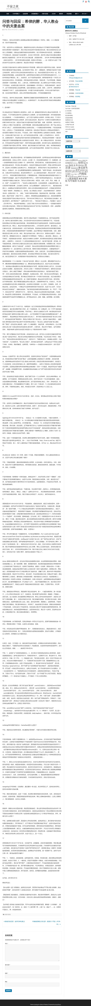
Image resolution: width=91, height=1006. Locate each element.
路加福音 (73, 178)
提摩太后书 (75, 172)
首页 (7, 13)
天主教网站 (68, 113)
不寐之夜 (13, 6)
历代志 (81, 165)
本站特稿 (69, 13)
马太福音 (81, 181)
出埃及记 (69, 163)
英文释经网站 (69, 115)
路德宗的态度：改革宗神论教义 (15, 921)
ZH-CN (84, 13)
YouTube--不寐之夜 (70, 106)
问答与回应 (45, 13)
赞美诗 (61, 13)
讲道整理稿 (34, 13)
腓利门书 (81, 176)
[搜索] (85, 20)
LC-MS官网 (68, 111)
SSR (66, 131)
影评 (78, 170)
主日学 (54, 13)
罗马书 (70, 176)
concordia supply (70, 129)
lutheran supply (69, 127)
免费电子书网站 (69, 122)
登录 (66, 185)
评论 (6, 943)
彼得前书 (83, 170)
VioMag (36, 1004)
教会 (80, 172)
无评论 (22, 29)
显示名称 (7, 964)
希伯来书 (83, 167)
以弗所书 (67, 160)
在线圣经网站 (69, 117)
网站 (6, 981)
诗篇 (68, 178)
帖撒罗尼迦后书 (68, 170)
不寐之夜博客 (79, 81)
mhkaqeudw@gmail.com (75, 78)
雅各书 (81, 179)
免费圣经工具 (69, 120)
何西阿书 (80, 160)
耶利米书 (76, 176)
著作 (76, 13)
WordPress (58, 1004)
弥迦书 (74, 170)
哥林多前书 (74, 168)
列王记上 (75, 163)
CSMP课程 (16, 13)
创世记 (82, 162)
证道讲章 (25, 13)
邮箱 (6, 973)
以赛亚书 (74, 160)
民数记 (83, 171)
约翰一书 (76, 174)
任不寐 (5, 29)
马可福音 (72, 180)
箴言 (69, 174)
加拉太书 (73, 165)
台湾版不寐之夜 (69, 124)
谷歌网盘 (77, 96)
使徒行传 (84, 160)
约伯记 (72, 174)
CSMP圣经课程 (79, 93)
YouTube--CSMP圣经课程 (72, 108)
